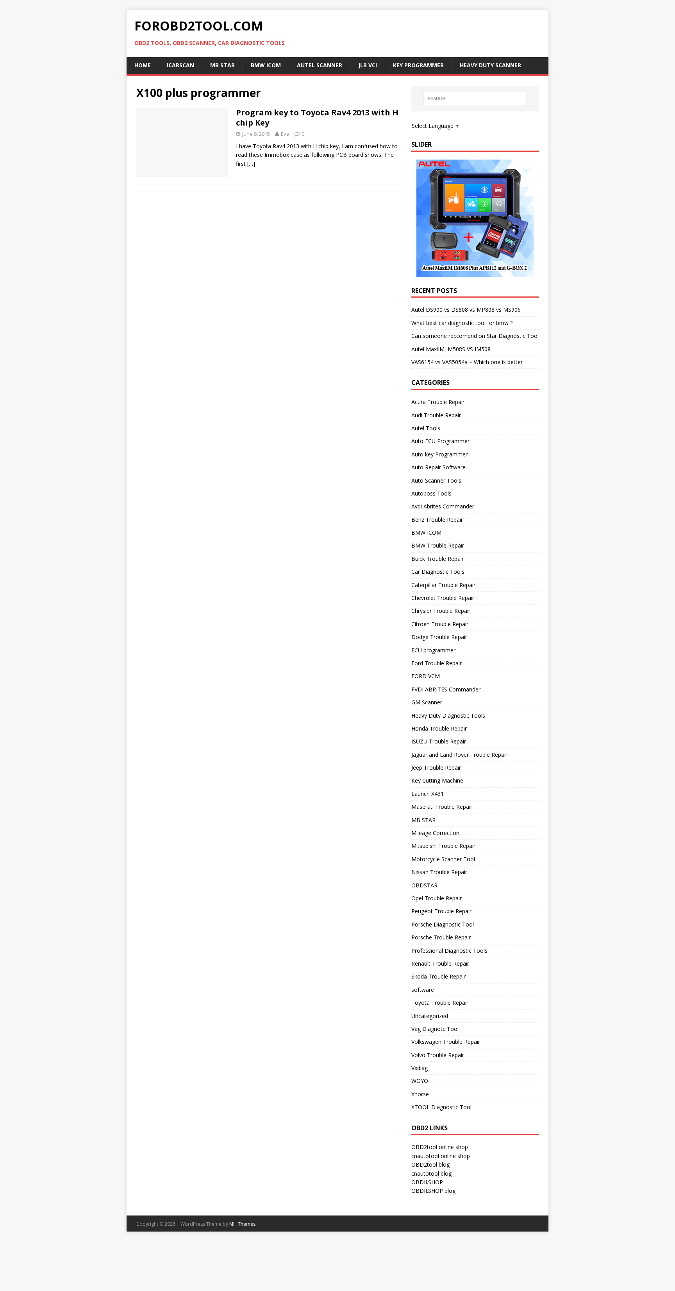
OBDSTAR (424, 885)
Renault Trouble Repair (440, 963)
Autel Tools (425, 428)
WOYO (419, 1081)
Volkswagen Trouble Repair (445, 1041)
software (422, 989)
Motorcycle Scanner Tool (443, 859)
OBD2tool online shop (439, 1147)
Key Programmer (418, 65)
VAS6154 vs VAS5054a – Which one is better (467, 362)
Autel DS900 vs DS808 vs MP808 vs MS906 (466, 309)
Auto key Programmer (439, 454)
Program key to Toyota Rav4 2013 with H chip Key (317, 117)
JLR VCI (367, 65)
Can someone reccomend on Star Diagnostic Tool (475, 335)
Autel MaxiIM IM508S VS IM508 (451, 349)
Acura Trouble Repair (437, 402)
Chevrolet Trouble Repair (442, 598)
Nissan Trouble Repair (439, 872)
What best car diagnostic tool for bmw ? (461, 323)
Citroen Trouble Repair (439, 624)
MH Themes (242, 1224)
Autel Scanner (319, 65)
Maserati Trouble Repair (441, 806)
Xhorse (420, 1094)
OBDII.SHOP (427, 1182)
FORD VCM (425, 676)
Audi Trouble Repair (436, 415)
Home (142, 65)
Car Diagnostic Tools (437, 571)
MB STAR (423, 820)
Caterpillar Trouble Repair (443, 585)
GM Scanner (426, 702)
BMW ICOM (266, 65)
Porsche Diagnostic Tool (442, 924)
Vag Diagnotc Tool (435, 1028)
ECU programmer (433, 650)
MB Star (222, 65)
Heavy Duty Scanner (490, 65)
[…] (251, 163)
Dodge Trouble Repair (439, 637)
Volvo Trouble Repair (437, 1055)
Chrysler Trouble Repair (440, 610)
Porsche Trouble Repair (441, 937)
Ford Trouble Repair (436, 663)
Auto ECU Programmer (440, 441)
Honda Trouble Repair (439, 728)
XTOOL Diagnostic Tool (441, 1107)
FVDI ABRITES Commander (445, 689)
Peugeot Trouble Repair (441, 911)
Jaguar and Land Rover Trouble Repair (459, 754)
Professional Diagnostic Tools (449, 950)
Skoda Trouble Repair (438, 976)
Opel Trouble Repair (436, 898)
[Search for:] (475, 98)
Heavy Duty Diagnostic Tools (448, 715)
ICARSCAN (180, 65)
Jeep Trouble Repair (436, 767)
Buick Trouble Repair (437, 558)
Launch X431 (427, 793)
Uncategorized (429, 1016)
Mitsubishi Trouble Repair (443, 845)
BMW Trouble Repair (437, 545)
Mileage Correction (435, 833)
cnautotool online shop (440, 1156)
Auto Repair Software (438, 467)
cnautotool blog (431, 1173)
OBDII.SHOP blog (433, 1190)
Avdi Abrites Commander (442, 506)
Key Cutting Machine (437, 780)
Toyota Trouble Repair (439, 1002)
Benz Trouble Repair (437, 519)
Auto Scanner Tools (436, 480)
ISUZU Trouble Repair (438, 741)
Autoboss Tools (431, 493)
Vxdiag (419, 1068)
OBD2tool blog (430, 1164)
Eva (285, 133)
